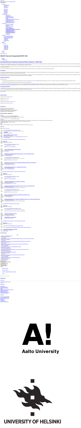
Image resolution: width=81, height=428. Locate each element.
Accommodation (6, 40)
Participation (2, 70)
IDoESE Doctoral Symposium (10, 21)
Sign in (3, 51)
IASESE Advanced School (10, 17)
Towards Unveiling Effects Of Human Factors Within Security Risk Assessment (17, 194)
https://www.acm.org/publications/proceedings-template (9, 84)
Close (1, 123)
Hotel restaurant (17, 203)
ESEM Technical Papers (9, 16)
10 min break (5, 141)
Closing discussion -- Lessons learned (10, 217)
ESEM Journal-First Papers (4, 290)
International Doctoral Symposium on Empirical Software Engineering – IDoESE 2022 (21, 61)
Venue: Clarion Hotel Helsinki (8, 36)
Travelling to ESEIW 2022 (4, 301)
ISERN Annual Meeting (9, 26)
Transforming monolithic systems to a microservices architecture (14, 181)
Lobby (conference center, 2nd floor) (19, 139)
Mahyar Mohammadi (8, 155)
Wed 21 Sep (6, 11)
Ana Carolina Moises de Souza (10, 168)
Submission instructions (4, 77)
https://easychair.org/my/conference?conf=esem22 (31, 83)
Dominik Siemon (9, 177)
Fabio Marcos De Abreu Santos (10, 187)
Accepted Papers (4, 59)
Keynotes (5, 6)
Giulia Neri (7, 151)
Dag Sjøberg (6, 136)
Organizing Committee (9, 25)
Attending (3, 35)
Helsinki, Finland (12, 1)
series (5, 53)
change (9, 128)
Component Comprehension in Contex (10, 213)
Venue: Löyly (6, 38)
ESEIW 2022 (2, 53)
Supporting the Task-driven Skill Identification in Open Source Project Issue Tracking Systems (15, 249)
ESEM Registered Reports (10, 22)
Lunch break (5, 205)
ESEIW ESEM (2, 286)
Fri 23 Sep (5, 13)
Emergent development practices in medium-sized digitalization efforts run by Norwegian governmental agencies (22, 199)
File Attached (8, 137)
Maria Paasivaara (9, 158)
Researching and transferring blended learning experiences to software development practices (19, 153)
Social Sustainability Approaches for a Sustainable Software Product (11, 246)
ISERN (7, 18)
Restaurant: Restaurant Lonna (8, 37)
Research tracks (4, 14)
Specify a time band (12, 122)
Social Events (6, 7)
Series (5, 43)
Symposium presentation (5, 86)
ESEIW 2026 (6, 45)
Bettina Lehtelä (7, 164)
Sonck (19, 130)
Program (3, 4)
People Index (8, 34)
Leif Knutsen (7, 200)
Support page (2, 282)
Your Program (6, 5)
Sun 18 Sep (6, 9)
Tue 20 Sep (6, 10)
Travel (5, 41)
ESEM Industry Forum (3, 291)
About (3, 58)
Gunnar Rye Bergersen (18, 136)
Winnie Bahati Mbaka (8, 196)
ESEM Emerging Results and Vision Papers (12, 19)
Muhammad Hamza (8, 183)
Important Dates (3, 94)
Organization (4, 23)
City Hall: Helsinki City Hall (4, 297)
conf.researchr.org (4, 281)
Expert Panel (2, 106)
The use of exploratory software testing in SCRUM (12, 149)
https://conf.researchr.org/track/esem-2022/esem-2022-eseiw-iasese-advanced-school (18, 227)
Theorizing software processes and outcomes (10, 229)
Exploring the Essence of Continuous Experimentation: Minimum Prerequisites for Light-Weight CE (20, 162)
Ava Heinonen (7, 215)
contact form (2, 280)
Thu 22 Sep (6, 12)
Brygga (18, 144)
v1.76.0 (9, 281)
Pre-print (5, 137)
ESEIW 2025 (6, 46)
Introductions (6, 132)
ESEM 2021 (6, 49)
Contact (1, 266)
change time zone (30, 124)
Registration (6, 39)
